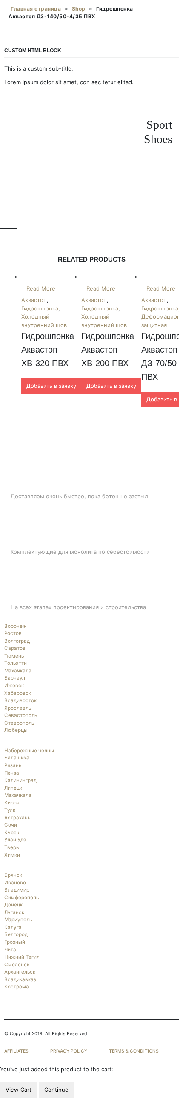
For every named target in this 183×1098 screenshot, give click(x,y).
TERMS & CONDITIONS (134, 1051)
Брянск (13, 875)
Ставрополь (19, 723)
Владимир (16, 890)
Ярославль (17, 708)
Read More (40, 288)
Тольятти (15, 663)
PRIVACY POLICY (68, 1051)
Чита (10, 950)
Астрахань (17, 818)
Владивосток (20, 700)
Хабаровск (17, 693)
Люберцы (16, 730)
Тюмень (14, 656)
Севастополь (20, 715)
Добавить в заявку (51, 385)
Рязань (12, 765)
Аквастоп (34, 299)
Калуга (13, 927)
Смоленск (16, 965)
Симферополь (21, 897)
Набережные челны (29, 751)
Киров (12, 803)
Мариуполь (18, 920)
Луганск (14, 912)
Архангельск (19, 972)
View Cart (18, 1089)
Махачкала (17, 671)
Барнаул (14, 678)
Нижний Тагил (22, 957)
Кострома (16, 987)
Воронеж (15, 626)
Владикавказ (20, 979)
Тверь (11, 847)
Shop (79, 9)
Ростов (13, 633)
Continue (56, 1089)
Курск (11, 832)
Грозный (14, 942)
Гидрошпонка (39, 308)
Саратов (15, 648)
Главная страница (36, 9)
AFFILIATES (16, 1051)
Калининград (20, 780)
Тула (10, 810)
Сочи (10, 825)
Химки (12, 855)
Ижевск (14, 686)
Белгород (16, 934)
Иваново (15, 883)
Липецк (13, 788)
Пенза (11, 773)
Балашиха (16, 758)
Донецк (13, 905)
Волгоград (17, 641)
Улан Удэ (15, 840)
